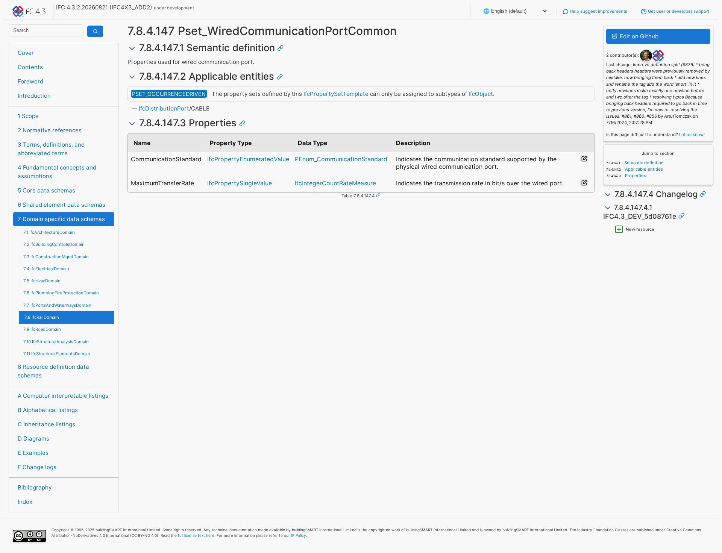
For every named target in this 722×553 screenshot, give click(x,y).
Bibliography (35, 487)
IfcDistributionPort (164, 108)
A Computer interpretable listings (63, 395)
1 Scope (28, 116)
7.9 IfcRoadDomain (42, 329)
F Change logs (37, 467)
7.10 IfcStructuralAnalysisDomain (56, 341)
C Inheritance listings (46, 424)
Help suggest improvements (598, 11)
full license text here (196, 535)
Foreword (30, 81)
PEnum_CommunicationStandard (341, 159)
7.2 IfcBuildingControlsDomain (54, 244)
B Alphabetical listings (48, 410)
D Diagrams (33, 438)
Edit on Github (638, 36)
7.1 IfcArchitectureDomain (49, 232)
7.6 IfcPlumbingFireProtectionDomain (61, 292)
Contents (30, 67)
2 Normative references (50, 130)
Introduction (34, 95)
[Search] (95, 31)
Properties (635, 175)
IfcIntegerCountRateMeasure (335, 183)
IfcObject (481, 93)
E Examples (33, 452)
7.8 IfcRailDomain (41, 317)
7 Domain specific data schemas (61, 219)
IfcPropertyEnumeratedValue (248, 159)
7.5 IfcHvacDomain (42, 280)
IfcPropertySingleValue (239, 183)
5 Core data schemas (46, 190)
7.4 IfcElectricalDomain (46, 268)
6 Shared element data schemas (61, 204)
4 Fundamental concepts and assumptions (57, 172)
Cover (26, 52)
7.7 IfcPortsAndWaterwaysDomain (57, 305)
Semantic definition (643, 162)
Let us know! (692, 134)
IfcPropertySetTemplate (336, 93)
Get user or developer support (678, 11)
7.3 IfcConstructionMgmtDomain (56, 256)
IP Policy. (299, 535)
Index (25, 501)
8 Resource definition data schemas (53, 371)
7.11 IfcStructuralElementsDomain (56, 353)
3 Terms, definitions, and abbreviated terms (51, 149)
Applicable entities (643, 169)
